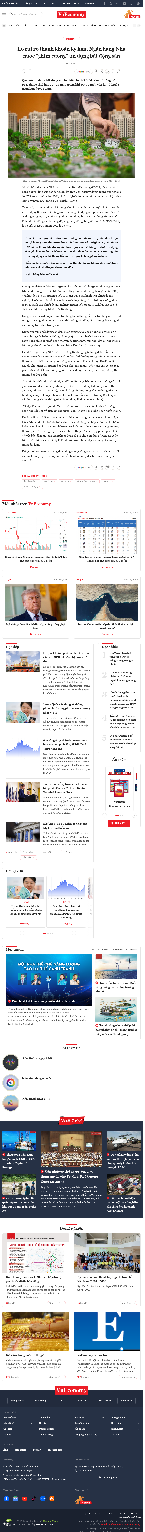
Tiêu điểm (14, 25)
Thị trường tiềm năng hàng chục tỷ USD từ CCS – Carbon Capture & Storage (18, 1161)
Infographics (118, 950)
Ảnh (5, 1450)
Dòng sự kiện (71, 1229)
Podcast (105, 950)
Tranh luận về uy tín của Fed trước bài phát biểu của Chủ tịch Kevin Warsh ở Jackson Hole (65, 788)
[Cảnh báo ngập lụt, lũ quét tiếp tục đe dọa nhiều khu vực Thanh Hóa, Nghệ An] (19, 1184)
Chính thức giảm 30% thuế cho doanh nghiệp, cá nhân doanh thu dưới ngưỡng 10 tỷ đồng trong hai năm (123, 700)
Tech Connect (71, 4)
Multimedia (15, 949)
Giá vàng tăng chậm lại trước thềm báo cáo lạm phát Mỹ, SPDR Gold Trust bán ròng (65, 744)
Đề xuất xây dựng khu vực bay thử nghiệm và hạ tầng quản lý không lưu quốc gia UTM (123, 1161)
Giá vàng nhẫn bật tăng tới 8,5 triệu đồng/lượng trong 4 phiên (121, 659)
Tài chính (40, 25)
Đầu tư (27, 25)
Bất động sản (126, 25)
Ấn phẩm (119, 760)
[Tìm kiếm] (12, 14)
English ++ (90, 4)
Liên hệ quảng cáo (107, 1477)
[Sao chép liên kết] (113, 71)
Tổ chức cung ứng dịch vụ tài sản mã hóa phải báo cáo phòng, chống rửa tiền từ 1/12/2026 (123, 722)
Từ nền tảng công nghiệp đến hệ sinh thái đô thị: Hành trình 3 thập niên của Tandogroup (116, 1030)
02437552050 (85, 1471)
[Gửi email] (107, 71)
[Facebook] (104, 3)
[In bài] (24, 71)
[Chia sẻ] (119, 71)
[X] (111, 3)
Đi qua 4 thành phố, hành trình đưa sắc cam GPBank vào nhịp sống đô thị (66, 657)
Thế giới (8, 580)
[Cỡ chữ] (30, 71)
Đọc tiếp (12, 647)
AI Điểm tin (71, 1048)
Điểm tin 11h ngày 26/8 (36, 1078)
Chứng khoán (10, 4)
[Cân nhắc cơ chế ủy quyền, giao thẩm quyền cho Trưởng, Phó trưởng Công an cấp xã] (71, 1149)
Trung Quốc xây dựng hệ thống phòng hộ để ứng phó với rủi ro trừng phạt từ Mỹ (66, 708)
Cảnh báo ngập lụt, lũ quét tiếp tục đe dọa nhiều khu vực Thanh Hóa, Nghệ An (19, 1204)
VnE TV (54, 4)
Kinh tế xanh (71, 25)
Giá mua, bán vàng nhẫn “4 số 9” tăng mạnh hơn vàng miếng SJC (123, 678)
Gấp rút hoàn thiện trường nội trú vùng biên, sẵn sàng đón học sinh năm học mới (123, 1204)
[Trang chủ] (4, 25)
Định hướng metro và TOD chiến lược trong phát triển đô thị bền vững (33, 1279)
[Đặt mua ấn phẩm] (132, 13)
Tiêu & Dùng (30, 4)
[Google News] (138, 3)
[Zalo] (118, 3)
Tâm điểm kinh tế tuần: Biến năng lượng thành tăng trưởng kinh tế (115, 987)
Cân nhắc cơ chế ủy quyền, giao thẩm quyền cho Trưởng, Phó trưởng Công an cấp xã (69, 1177)
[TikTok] (131, 3)
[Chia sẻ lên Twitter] (102, 71)
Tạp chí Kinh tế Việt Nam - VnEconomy (121, 1524)
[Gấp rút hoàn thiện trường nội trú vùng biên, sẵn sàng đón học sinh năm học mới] (124, 1184)
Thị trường (89, 25)
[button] (44, 933)
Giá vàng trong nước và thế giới (25, 1355)
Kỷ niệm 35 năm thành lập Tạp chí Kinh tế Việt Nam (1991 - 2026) (104, 1279)
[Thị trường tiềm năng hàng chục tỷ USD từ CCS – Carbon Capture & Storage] (19, 1141)
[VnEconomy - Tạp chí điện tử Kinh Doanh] (71, 1390)
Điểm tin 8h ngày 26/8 (36, 1099)
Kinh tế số (55, 25)
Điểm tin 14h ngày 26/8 (37, 1058)
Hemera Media (50, 1521)
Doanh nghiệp (107, 25)
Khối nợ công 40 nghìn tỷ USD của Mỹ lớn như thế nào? (65, 826)
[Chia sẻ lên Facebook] (96, 71)
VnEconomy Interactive (92, 1355)
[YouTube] (124, 3)
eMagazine (131, 950)
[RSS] (52, 1498)
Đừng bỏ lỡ (14, 871)
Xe (43, 4)
